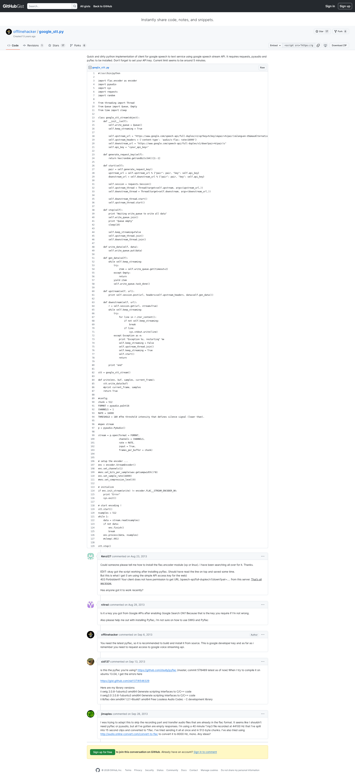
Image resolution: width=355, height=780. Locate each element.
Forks (79, 45)
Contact (194, 770)
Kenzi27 (106, 556)
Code (15, 45)
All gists (85, 6)
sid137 (105, 661)
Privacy (138, 770)
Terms (128, 770)
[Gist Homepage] (13, 6)
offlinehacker (24, 31)
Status (160, 770)
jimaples (106, 713)
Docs (184, 770)
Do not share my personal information (240, 770)
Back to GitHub (102, 6)
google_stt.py (51, 31)
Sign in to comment (205, 751)
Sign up (345, 6)
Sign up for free (102, 752)
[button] (318, 45)
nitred (105, 604)
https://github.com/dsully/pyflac (157, 670)
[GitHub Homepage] (98, 770)
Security (149, 770)
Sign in (330, 6)
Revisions (35, 45)
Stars (58, 45)
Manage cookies (209, 770)
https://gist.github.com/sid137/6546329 (124, 680)
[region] (177, 309)
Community (172, 770)
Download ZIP (339, 45)
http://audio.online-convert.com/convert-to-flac (129, 733)
